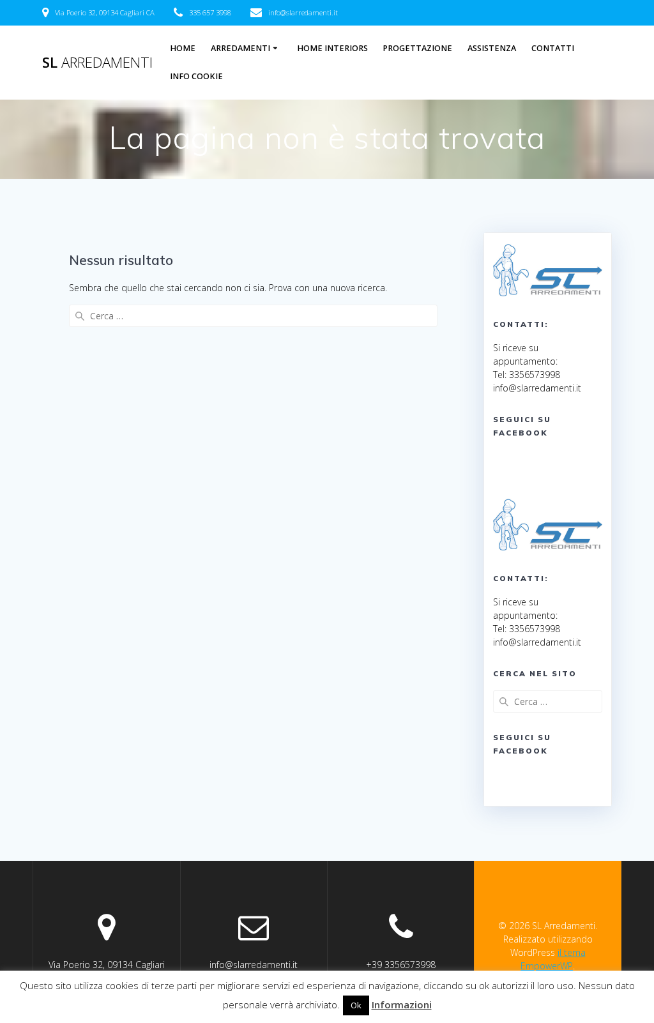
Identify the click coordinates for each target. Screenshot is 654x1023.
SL (97, 63)
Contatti (552, 48)
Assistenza (492, 48)
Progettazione (417, 48)
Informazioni (402, 1004)
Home (182, 48)
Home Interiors (332, 48)
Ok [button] (356, 1005)
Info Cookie (196, 76)
